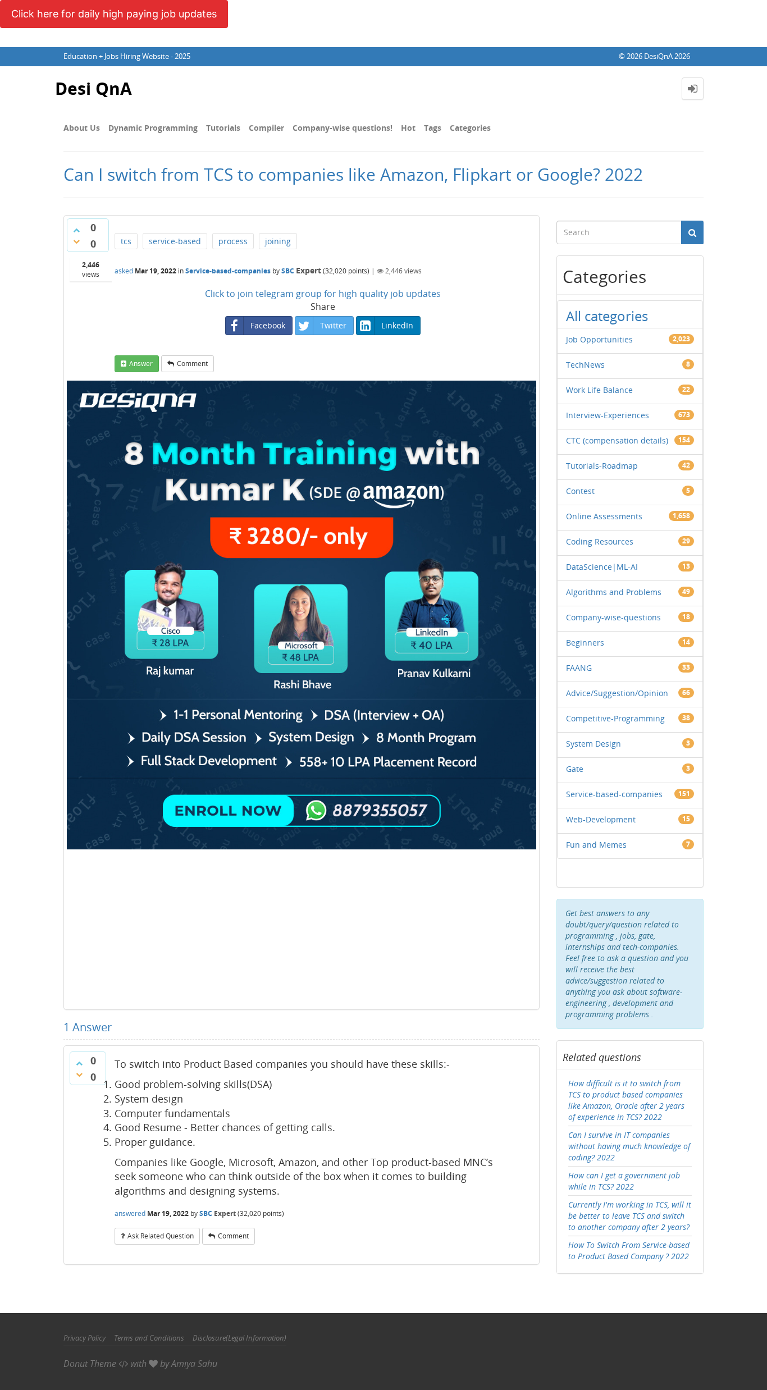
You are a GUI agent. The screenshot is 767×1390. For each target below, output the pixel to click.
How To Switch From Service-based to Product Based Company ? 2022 (629, 1250)
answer (141, 363)
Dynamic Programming (153, 127)
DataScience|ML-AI (602, 566)
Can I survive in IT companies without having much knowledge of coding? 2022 (629, 1146)
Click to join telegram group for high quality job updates (323, 293)
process (233, 241)
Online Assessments (604, 516)
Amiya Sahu (194, 1363)
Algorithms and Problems (613, 592)
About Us (81, 127)
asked (124, 271)
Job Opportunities (599, 339)
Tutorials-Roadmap (602, 465)
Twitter (333, 325)
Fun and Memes (596, 844)
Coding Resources (599, 541)
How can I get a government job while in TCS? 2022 (624, 1181)
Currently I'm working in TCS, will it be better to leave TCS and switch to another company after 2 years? (629, 1215)
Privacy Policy (84, 1338)
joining (278, 241)
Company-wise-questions (613, 617)
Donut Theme (89, 1363)
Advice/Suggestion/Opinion (617, 693)
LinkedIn (397, 325)
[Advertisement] (301, 928)
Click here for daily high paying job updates (114, 14)
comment (192, 363)
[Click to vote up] (76, 230)
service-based (175, 241)
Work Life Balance (599, 390)
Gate (574, 768)
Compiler (266, 127)
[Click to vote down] (76, 241)
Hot (408, 127)
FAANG (579, 667)
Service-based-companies (228, 271)
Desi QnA (93, 88)
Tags (432, 127)
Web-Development (601, 819)
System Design (593, 743)
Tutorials (223, 127)
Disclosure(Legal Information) (239, 1338)
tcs (126, 241)
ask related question (160, 1236)
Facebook (267, 325)
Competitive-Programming (615, 718)
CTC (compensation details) (617, 440)
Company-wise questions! (342, 127)
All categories (607, 316)
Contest (580, 491)
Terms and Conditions (149, 1338)
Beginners (585, 642)
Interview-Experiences (607, 415)
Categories (470, 127)
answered (130, 1213)
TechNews (585, 364)
